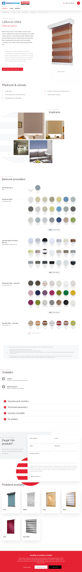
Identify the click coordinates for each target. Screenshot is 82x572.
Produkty (5, 8)
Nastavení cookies (27, 567)
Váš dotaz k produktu (34, 453)
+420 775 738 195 (69, 3)
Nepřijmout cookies (41, 567)
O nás (11, 8)
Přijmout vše (55, 567)
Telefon (31, 446)
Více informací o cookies (39, 559)
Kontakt (17, 8)
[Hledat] (78, 3)
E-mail (56, 438)
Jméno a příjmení (33, 438)
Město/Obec (57, 446)
